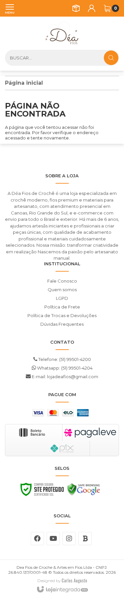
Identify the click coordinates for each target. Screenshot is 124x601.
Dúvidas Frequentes (62, 324)
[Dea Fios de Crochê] (62, 33)
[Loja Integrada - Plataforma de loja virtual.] (62, 589)
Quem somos (62, 289)
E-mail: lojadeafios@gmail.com (64, 376)
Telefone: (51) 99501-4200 (64, 359)
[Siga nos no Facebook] (37, 538)
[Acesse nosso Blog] (85, 538)
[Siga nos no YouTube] (53, 538)
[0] (107, 8)
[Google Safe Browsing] (83, 491)
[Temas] (74, 580)
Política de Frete (62, 306)
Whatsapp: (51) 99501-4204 (64, 368)
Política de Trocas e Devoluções (62, 315)
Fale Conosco (62, 281)
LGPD (62, 298)
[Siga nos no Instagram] (69, 538)
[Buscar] (111, 57)
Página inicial (24, 83)
